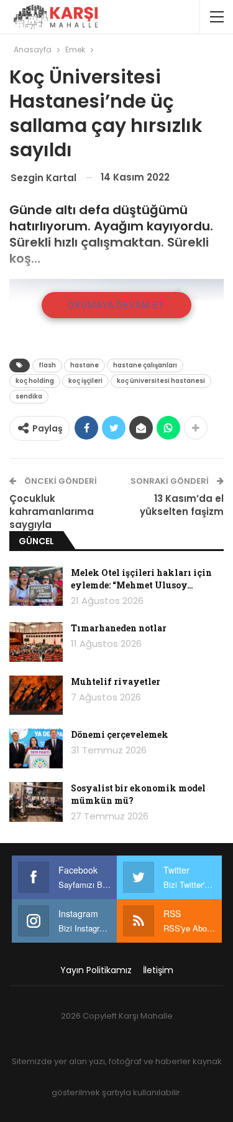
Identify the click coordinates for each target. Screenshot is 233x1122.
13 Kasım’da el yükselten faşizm (182, 505)
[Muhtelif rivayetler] (36, 695)
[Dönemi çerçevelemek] (36, 748)
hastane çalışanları (145, 365)
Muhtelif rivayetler (115, 681)
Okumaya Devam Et (116, 305)
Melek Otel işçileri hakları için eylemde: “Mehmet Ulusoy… (141, 579)
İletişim (158, 970)
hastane (84, 365)
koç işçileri (85, 380)
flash (47, 365)
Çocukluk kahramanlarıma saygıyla (51, 511)
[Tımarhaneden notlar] (36, 642)
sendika (29, 396)
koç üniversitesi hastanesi (161, 380)
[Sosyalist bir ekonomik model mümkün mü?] (36, 802)
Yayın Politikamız (96, 970)
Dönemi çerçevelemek (119, 734)
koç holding (35, 380)
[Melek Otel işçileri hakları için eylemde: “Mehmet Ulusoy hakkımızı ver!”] (36, 586)
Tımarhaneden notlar (119, 628)
